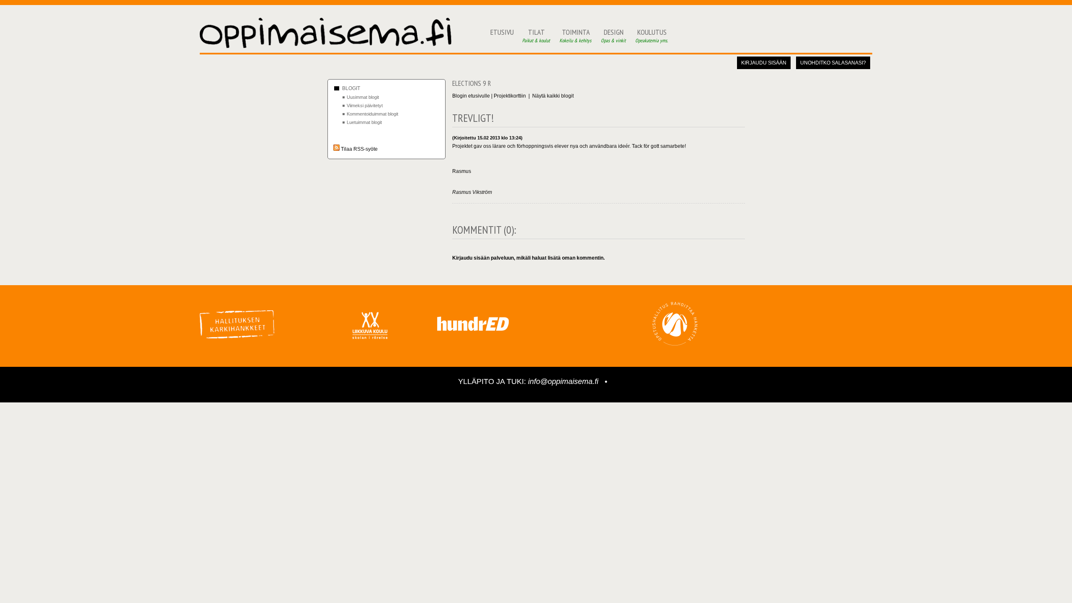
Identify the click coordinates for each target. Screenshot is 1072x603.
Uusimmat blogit (363, 97)
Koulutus (652, 35)
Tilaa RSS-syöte (359, 149)
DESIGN (614, 35)
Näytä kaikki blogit (553, 96)
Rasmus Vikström (472, 192)
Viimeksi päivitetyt (365, 105)
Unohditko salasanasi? (833, 63)
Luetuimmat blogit (364, 122)
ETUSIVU (502, 32)
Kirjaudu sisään (763, 63)
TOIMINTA (576, 35)
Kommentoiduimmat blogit (372, 113)
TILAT (536, 35)
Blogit (351, 88)
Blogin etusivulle (471, 96)
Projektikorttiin (510, 96)
